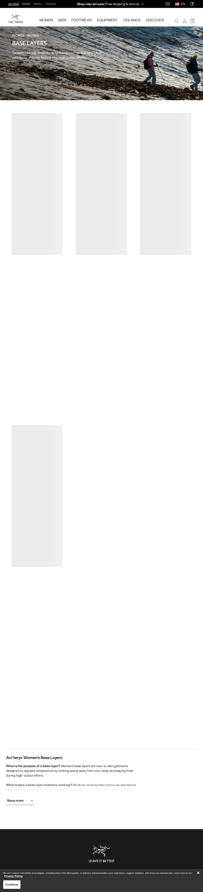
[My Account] (184, 20)
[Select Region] (178, 4)
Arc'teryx (18, 35)
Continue (11, 884)
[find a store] (167, 4)
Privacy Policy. (13, 876)
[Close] (198, 872)
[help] (192, 4)
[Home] (15, 18)
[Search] (176, 20)
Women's (33, 35)
